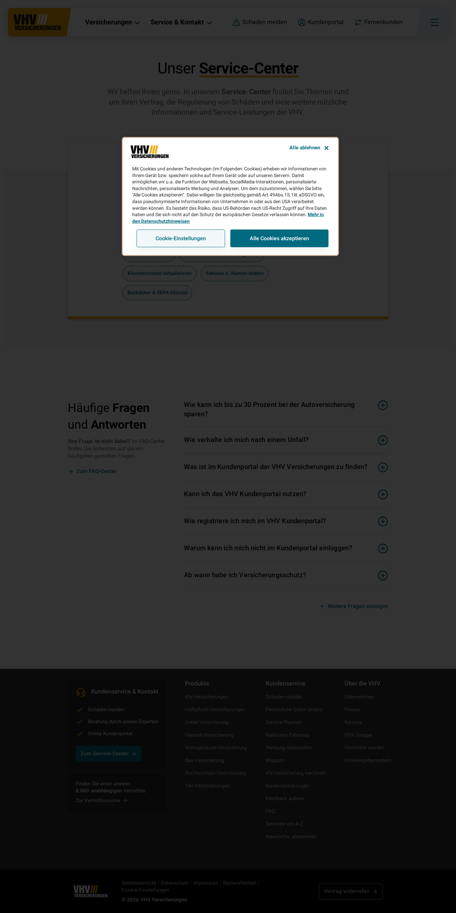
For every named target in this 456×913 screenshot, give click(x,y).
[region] (230, 196)
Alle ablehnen (304, 148)
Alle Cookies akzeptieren (279, 238)
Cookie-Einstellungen (181, 238)
